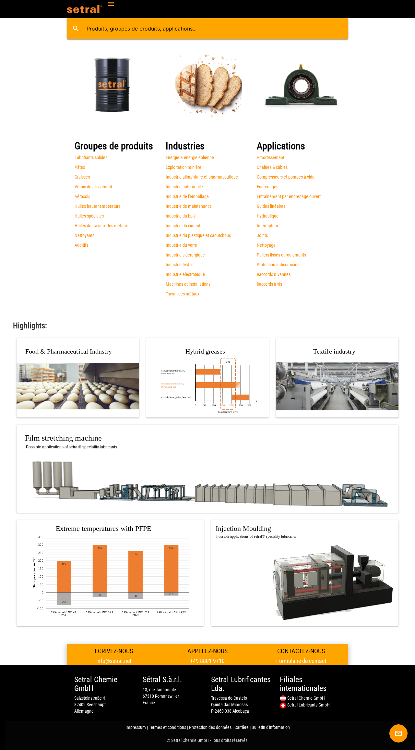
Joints (262, 235)
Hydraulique (268, 216)
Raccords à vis (269, 284)
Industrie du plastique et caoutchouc (198, 235)
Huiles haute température (98, 206)
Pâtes (80, 167)
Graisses (82, 177)
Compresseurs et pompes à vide (285, 177)
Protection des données (210, 727)
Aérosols (82, 196)
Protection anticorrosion (278, 264)
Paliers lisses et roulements (281, 254)
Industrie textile (180, 264)
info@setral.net (113, 660)
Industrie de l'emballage (187, 196)
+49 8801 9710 (207, 660)
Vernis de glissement (93, 186)
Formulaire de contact (301, 660)
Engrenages (267, 186)
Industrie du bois (181, 216)
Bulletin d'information (271, 727)
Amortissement (270, 157)
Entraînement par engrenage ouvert (289, 196)
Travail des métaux (182, 293)
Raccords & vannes (273, 274)
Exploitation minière (183, 167)
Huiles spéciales (89, 216)
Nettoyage (266, 245)
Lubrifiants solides (91, 157)
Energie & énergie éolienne (190, 157)
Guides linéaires (271, 206)
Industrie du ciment (183, 225)
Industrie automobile (184, 186)
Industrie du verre (181, 245)
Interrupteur (267, 225)
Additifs (81, 245)
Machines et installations (188, 284)
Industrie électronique (185, 274)
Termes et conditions (167, 727)
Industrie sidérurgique (185, 254)
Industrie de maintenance (189, 206)
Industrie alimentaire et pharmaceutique (202, 177)
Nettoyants (84, 235)
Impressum (135, 727)
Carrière (241, 727)
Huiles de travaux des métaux (101, 225)
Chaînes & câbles (272, 167)
